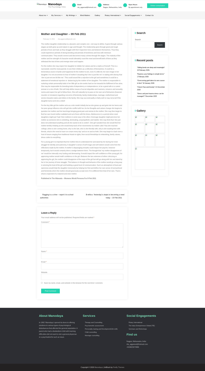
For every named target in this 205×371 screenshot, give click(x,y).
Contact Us (149, 15)
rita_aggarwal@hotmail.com (86, 7)
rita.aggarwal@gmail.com (67, 39)
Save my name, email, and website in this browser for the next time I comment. (73, 283)
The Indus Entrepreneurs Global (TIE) (142, 326)
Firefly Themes (118, 367)
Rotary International (112, 15)
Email (44, 262)
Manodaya (55, 4)
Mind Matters (85, 15)
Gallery (97, 15)
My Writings (70, 15)
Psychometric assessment (94, 326)
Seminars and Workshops (138, 329)
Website (44, 272)
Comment (45, 222)
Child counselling (91, 332)
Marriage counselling (92, 335)
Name (44, 251)
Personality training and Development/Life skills (101, 329)
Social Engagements (132, 15)
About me (42, 15)
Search (138, 40)
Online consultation (157, 6)
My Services (56, 15)
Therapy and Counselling (93, 322)
